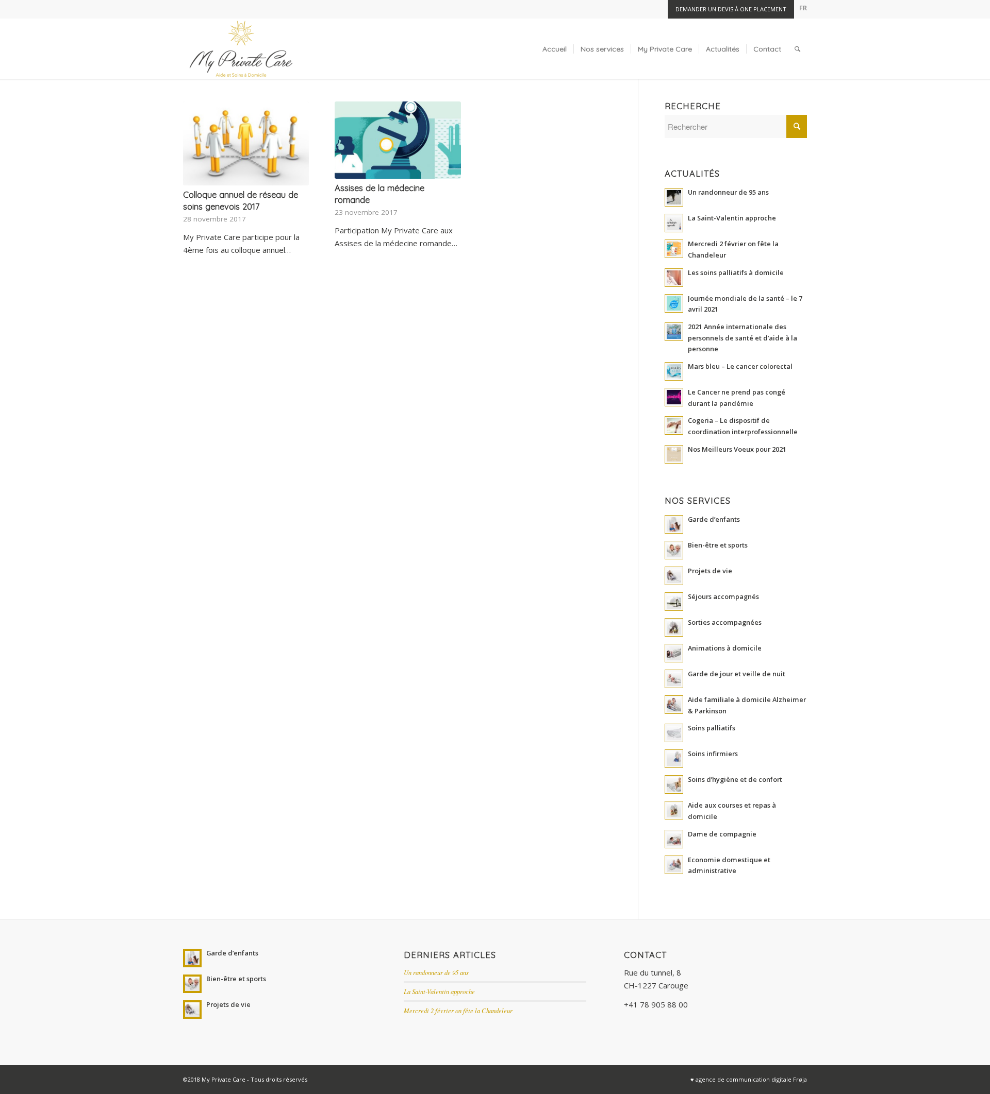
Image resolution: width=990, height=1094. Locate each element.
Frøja (800, 1079)
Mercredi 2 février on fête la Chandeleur (458, 1010)
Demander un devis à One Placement (730, 9)
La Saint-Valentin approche (439, 991)
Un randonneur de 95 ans (436, 972)
